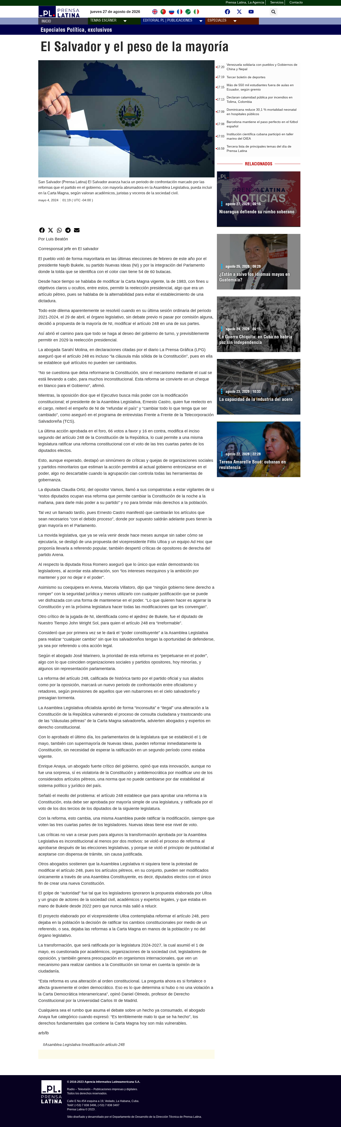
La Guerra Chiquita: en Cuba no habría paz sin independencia (255, 339)
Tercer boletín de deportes (246, 77)
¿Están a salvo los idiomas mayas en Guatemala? (254, 277)
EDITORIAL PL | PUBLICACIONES (167, 20)
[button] (273, 12)
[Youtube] (251, 11)
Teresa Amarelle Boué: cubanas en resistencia (252, 464)
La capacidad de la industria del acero (256, 399)
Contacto (296, 2)
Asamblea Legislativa (62, 1045)
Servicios (276, 2)
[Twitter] (239, 11)
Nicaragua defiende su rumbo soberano (256, 211)
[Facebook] (227, 11)
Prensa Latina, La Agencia (245, 2)
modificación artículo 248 (104, 1045)
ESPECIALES (217, 20)
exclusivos (100, 29)
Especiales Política (62, 29)
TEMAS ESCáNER (103, 20)
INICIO (46, 21)
